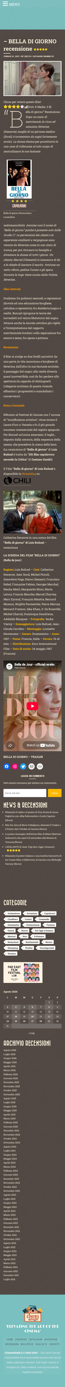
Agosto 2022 (9, 1243)
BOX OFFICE (27, 1344)
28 (41, 1021)
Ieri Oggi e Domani (44, 930)
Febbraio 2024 (10, 1170)
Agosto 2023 (9, 1194)
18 (16, 1016)
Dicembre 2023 (11, 1178)
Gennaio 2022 (10, 1271)
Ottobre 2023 (10, 1186)
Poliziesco (39, 936)
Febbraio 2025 (10, 1122)
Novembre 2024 (11, 1134)
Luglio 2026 (9, 1054)
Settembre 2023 (11, 1190)
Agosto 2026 (9, 1050)
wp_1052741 (26, 56)
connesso (21, 782)
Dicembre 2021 (11, 1275)
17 (7, 1016)
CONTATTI (54, 1344)
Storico (48, 942)
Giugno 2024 (10, 1154)
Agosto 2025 (9, 1098)
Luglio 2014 (9, 1279)
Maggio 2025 (10, 1110)
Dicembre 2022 (11, 1227)
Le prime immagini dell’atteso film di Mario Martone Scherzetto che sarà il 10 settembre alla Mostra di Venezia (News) (33, 838)
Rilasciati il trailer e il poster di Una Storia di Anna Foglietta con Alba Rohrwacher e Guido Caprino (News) (31, 816)
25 (16, 1021)
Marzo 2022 (9, 1263)
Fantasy (51, 924)
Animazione (14, 913)
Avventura (32, 913)
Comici (28, 919)
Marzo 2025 (9, 1118)
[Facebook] (6, 766)
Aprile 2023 (9, 1210)
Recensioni (13, 942)
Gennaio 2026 (10, 1078)
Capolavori (38, 56)
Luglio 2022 (9, 1247)
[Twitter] (23, 766)
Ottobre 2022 (10, 1234)
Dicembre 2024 (11, 1130)
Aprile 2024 (9, 1162)
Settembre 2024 (11, 1142)
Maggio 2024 (10, 1158)
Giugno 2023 (9, 1202)
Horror (24, 930)
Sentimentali (32, 942)
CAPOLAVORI (35, 1339)
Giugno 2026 (9, 1058)
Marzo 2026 (9, 1070)
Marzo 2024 (9, 1166)
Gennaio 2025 (10, 1126)
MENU (14, 4)
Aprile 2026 (9, 1066)
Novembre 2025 (11, 1086)
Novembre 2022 (11, 1231)
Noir (25, 936)
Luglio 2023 (9, 1198)
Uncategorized (47, 947)
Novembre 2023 (11, 1182)
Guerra (11, 930)
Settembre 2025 (11, 1094)
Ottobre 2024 (10, 1138)
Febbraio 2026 (10, 1074)
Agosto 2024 (9, 1146)
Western (12, 953)
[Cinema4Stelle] (33, 21)
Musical (12, 936)
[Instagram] (15, 766)
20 (32, 1016)
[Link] (40, 766)
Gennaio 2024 (10, 1174)
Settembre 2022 (11, 1239)
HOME (9, 1339)
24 (7, 1021)
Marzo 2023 (9, 1214)
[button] (6, 4)
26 (24, 1021)
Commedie (44, 919)
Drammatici (49, 56)
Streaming (13, 947)
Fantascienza (33, 924)
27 (32, 1021)
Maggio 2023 (10, 1206)
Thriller (29, 947)
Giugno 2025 (9, 1106)
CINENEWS (21, 1339)
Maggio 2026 (10, 1062)
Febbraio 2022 (10, 1267)
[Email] (31, 766)
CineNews (13, 919)
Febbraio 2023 (10, 1219)
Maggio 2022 (10, 1255)
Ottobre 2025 (10, 1090)
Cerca (54, 793)
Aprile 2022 (9, 1259)
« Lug (31, 1033)
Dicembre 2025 (11, 1082)
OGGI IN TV (41, 1344)
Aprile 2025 (9, 1114)
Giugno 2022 (9, 1251)
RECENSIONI (12, 1344)
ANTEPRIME (51, 1339)
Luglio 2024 (9, 1150)
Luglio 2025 (9, 1102)
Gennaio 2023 (10, 1222)
